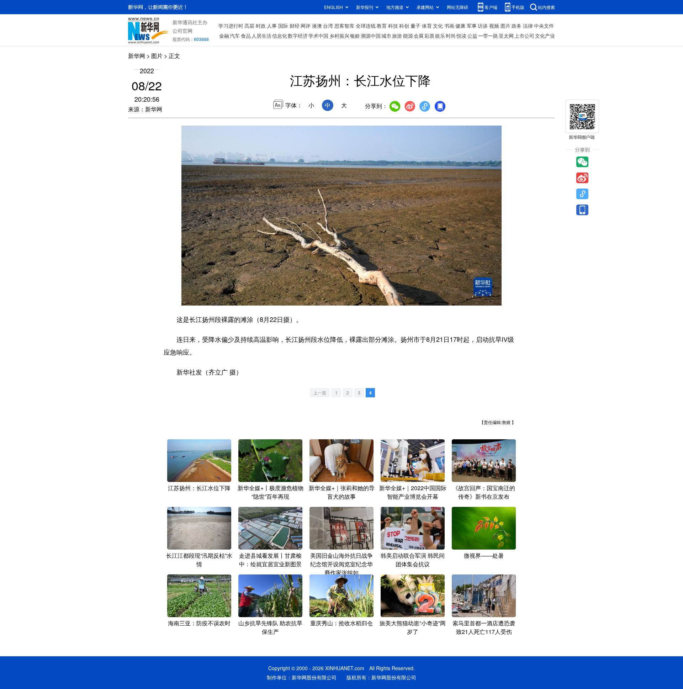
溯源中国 (371, 35)
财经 (295, 25)
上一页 (319, 392)
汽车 (235, 35)
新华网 (136, 56)
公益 (472, 35)
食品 (246, 35)
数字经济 (298, 35)
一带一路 (488, 35)
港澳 (317, 25)
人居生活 (261, 35)
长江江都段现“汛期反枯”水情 (199, 559)
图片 (505, 25)
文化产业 (545, 35)
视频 (494, 25)
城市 (386, 35)
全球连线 (366, 25)
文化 (438, 25)
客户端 (491, 7)
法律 (528, 25)
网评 (306, 25)
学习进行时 (230, 25)
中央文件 (544, 25)
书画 (449, 25)
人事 (272, 25)
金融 (224, 35)
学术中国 (318, 35)
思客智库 (344, 25)
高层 (249, 25)
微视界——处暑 (484, 555)
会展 (419, 35)
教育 (382, 25)
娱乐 (440, 35)
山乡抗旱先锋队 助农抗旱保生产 (270, 627)
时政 (261, 25)
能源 (408, 35)
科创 (404, 25)
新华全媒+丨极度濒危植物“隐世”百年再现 (270, 492)
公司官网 (182, 30)
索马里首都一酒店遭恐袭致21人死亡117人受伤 (483, 627)
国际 (283, 25)
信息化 (279, 35)
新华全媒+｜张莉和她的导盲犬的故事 (342, 492)
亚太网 (506, 35)
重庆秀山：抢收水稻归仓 (341, 623)
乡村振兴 (339, 35)
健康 (460, 25)
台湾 (328, 25)
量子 (415, 25)
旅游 (397, 35)
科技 (393, 25)
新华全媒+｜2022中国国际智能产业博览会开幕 (412, 492)
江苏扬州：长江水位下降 (199, 488)
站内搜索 (546, 7)
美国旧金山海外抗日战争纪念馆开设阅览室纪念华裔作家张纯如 (341, 564)
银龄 (355, 35)
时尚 (451, 35)
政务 (516, 25)
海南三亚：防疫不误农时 (199, 623)
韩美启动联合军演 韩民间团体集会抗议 (413, 559)
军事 (472, 25)
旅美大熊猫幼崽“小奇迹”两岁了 (413, 627)
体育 (427, 25)
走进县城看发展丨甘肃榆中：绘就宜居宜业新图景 (270, 559)
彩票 (429, 35)
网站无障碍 (457, 7)
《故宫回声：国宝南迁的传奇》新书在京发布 (483, 492)
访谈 (483, 25)
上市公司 (524, 35)
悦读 (461, 35)
